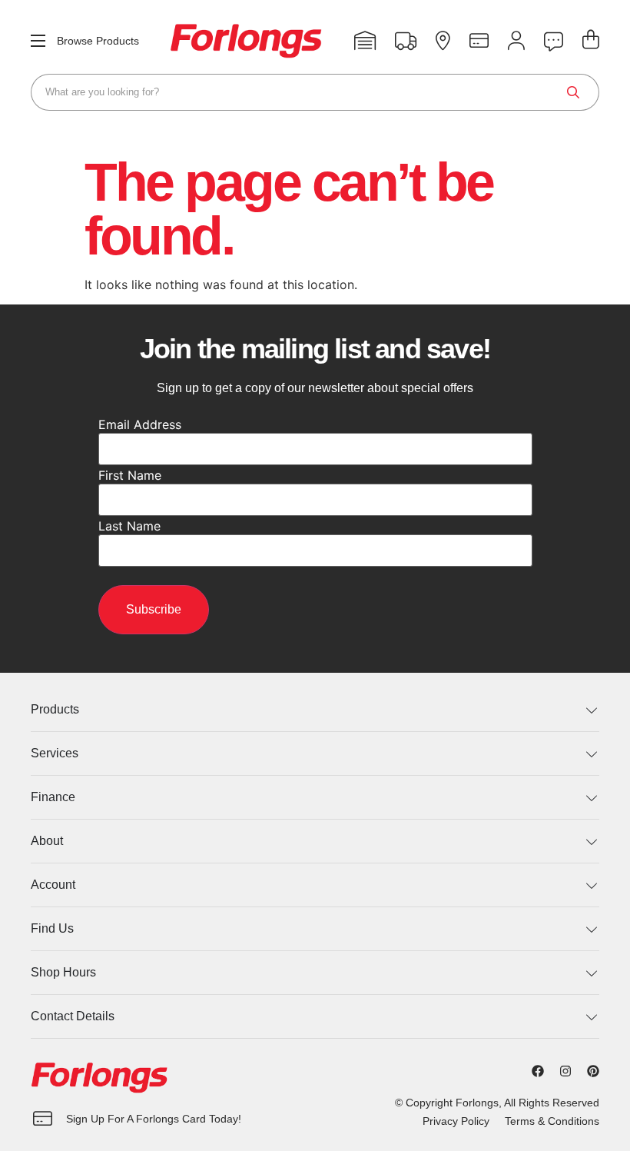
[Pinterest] (593, 1071)
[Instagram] (565, 1071)
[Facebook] (538, 1071)
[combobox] (315, 92)
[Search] (573, 92)
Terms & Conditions (552, 1121)
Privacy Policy (456, 1121)
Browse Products (98, 41)
